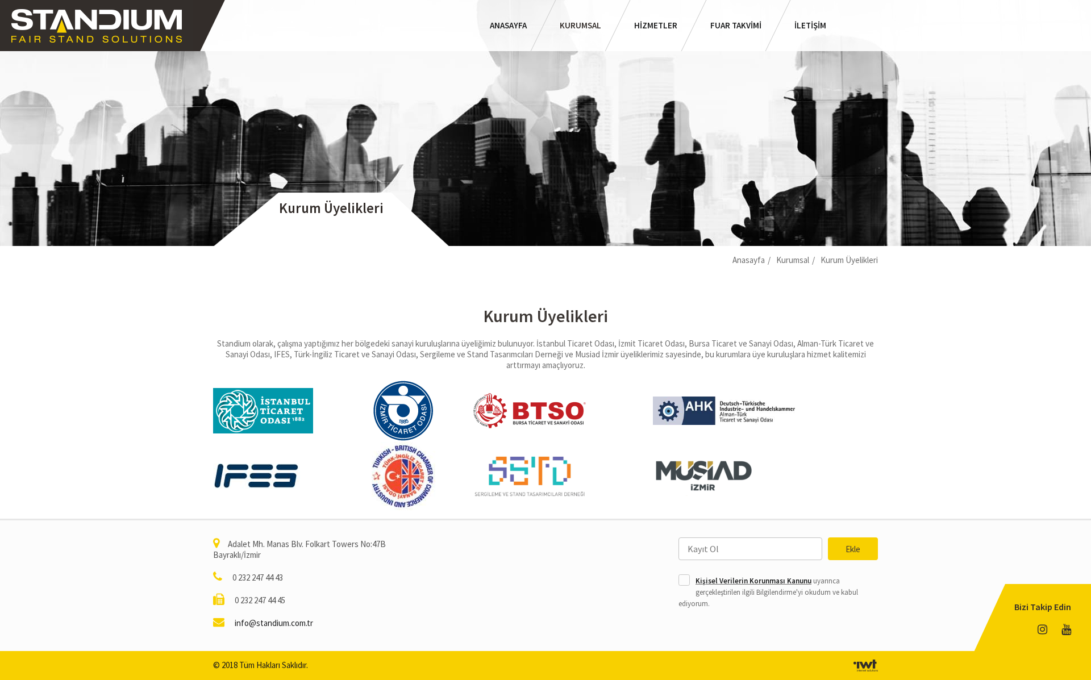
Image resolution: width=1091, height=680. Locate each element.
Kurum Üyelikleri (849, 260)
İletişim (810, 25)
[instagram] (1042, 630)
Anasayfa (508, 25)
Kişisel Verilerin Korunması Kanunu (753, 581)
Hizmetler (655, 25)
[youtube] (1066, 630)
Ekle (853, 549)
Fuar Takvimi (735, 25)
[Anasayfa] (96, 25)
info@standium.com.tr (274, 623)
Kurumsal (580, 25)
